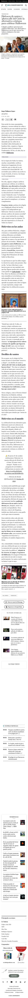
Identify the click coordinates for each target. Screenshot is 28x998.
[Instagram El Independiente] (16, 982)
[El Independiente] (14, 5)
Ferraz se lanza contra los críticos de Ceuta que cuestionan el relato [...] (15, 751)
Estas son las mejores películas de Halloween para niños (17, 630)
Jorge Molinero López (8, 111)
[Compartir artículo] (3, 119)
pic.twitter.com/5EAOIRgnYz (14, 473)
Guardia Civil (5, 936)
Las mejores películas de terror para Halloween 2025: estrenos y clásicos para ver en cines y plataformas (17, 641)
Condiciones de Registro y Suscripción (14, 990)
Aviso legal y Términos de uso (14, 988)
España (9, 9)
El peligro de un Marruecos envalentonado (16, 758)
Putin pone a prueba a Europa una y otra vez (14, 738)
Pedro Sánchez (5, 934)
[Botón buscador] (26, 5)
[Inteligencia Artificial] (8, 959)
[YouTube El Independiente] (11, 982)
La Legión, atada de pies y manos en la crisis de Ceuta (16, 744)
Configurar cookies (19, 992)
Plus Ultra (4, 929)
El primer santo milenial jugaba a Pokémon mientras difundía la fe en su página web (14, 311)
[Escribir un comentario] (15, 119)
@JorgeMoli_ (5, 114)
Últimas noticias (11, 1)
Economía (17, 9)
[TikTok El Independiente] (25, 982)
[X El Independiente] (3, 982)
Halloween (10, 152)
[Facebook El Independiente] (7, 982)
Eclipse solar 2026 (6, 924)
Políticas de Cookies (9, 992)
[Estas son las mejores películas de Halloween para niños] (6, 631)
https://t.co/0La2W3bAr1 (14, 471)
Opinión (3, 9)
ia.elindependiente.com (8, 962)
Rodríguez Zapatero (7, 931)
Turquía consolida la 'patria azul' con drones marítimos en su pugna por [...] (16, 731)
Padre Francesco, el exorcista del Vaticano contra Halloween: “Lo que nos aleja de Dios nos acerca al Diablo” (17, 621)
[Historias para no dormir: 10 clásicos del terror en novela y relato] (14, 573)
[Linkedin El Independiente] (20, 982)
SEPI (3, 927)
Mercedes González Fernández (10, 941)
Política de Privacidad (14, 986)
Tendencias (5, 14)
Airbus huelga (19, 1)
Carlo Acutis (16, 271)
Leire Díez (4, 938)
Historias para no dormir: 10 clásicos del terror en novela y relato (13, 582)
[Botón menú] (2, 5)
